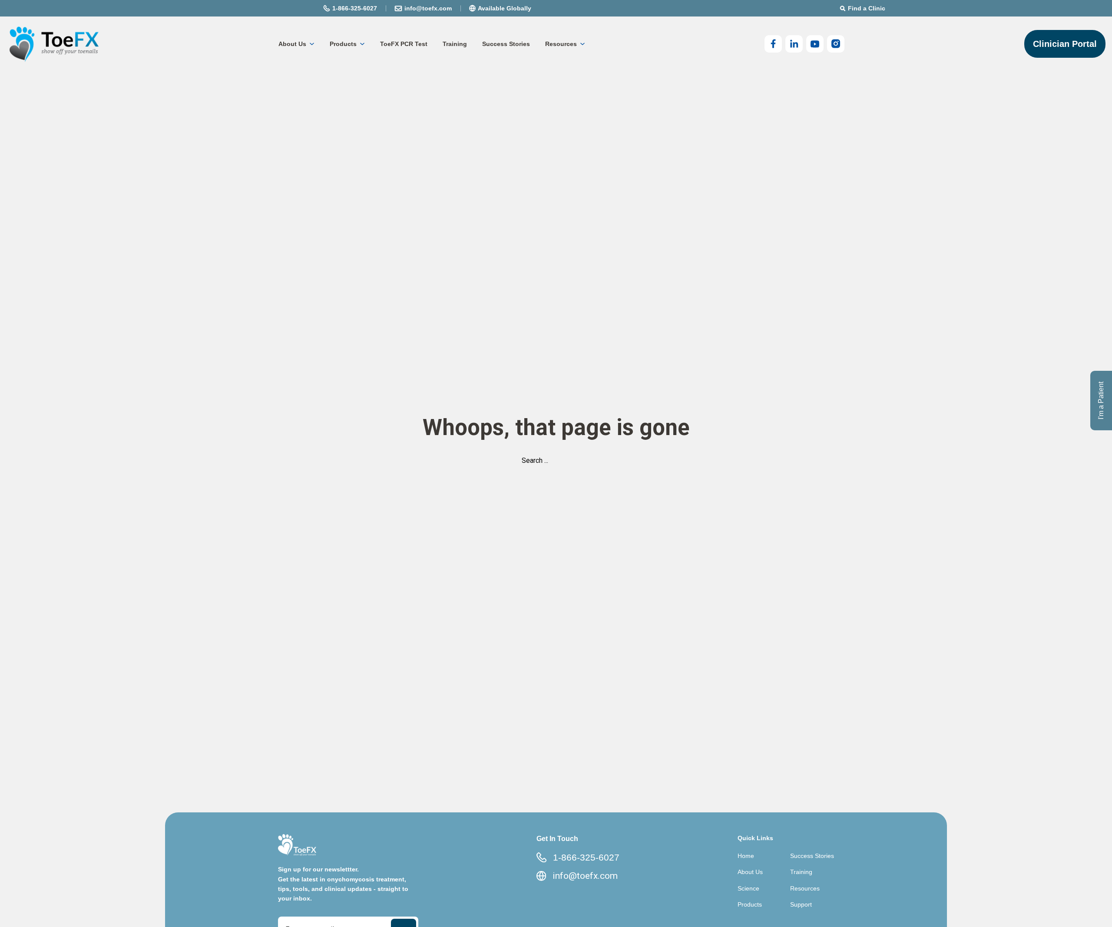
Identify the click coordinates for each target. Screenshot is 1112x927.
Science (748, 888)
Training (455, 43)
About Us (292, 43)
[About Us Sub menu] (311, 43)
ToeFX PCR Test (403, 43)
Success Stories (506, 43)
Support (801, 904)
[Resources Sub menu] (582, 43)
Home (746, 855)
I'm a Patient (1101, 400)
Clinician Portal (1065, 44)
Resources (561, 43)
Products (343, 43)
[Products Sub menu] (362, 43)
